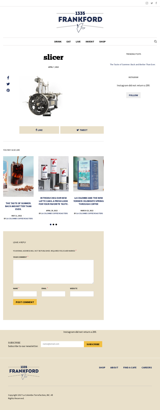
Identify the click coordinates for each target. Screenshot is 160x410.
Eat (69, 41)
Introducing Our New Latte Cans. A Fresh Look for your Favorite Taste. (53, 200)
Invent (90, 41)
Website (73, 288)
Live (78, 41)
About (114, 367)
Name (15, 288)
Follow (133, 95)
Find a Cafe (130, 367)
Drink (58, 41)
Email (44, 288)
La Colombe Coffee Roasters (19, 218)
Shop (102, 41)
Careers (147, 367)
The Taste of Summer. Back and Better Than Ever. (18, 206)
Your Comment (20, 257)
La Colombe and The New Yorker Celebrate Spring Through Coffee (88, 200)
